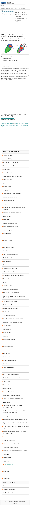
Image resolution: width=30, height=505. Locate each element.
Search (2, 10)
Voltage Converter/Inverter (9, 204)
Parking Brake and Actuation (9, 360)
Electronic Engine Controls (9, 440)
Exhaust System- (7, 457)
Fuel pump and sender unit (7, 118)
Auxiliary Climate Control (8, 172)
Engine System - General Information (11, 395)
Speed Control (6, 471)
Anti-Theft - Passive (7, 240)
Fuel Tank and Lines (18, 123)
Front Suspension (7, 325)
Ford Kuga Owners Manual (9, 489)
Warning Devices (7, 186)
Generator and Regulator (8, 200)
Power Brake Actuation (8, 367)
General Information (7, 155)
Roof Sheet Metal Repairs (9, 304)
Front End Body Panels (8, 247)
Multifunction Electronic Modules (10, 244)
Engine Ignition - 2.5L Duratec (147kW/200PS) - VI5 (15, 423)
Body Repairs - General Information (11, 292)
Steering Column (7, 388)
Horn (4, 183)
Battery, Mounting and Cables (10, 197)
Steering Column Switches (9, 391)
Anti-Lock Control (7, 370)
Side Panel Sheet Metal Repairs (10, 308)
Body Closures (6, 251)
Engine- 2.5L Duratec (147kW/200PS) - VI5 (13, 398)
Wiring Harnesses (7, 233)
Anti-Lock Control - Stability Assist (11, 374)
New (16, 8)
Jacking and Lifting (7, 158)
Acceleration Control (7, 468)
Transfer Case (6, 454)
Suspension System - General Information (12, 165)
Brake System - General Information (11, 350)
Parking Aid (5, 190)
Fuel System (6, 461)
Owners (8, 8)
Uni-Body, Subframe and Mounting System (13, 318)
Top (19, 8)
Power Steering (6, 381)
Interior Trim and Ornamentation (10, 254)
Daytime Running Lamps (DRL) (10, 223)
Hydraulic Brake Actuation (9, 364)
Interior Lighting (6, 219)
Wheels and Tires (7, 332)
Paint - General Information (9, 315)
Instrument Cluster (7, 179)
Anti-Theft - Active (7, 237)
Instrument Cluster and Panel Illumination (12, 176)
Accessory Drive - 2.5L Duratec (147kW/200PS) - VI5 (15, 416)
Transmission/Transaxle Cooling (10, 447)
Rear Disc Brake (7, 357)
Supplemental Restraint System (10, 289)
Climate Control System (8, 475)
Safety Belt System (7, 285)
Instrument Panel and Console (10, 271)
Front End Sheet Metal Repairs (10, 301)
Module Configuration (8, 230)
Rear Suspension (7, 329)
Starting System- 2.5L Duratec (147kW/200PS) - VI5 (15, 419)
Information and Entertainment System (12, 212)
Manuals (3, 8)
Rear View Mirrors (7, 261)
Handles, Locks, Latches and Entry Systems (13, 275)
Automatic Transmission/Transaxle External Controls (15, 450)
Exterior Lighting (6, 216)
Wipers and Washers (8, 278)
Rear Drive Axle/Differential (9, 339)
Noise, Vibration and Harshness (10, 162)
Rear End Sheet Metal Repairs (10, 311)
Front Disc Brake (7, 353)
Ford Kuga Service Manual (7, 123)
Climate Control (6, 169)
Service (12, 8)
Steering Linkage (7, 384)
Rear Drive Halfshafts (8, 346)
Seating (4, 264)
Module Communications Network (10, 226)
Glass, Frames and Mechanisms (10, 268)
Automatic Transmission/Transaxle (11, 443)
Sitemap (23, 8)
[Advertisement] (15, 28)
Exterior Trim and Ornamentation (10, 258)
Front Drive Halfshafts (8, 343)
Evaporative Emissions (8, 436)
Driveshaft (5, 336)
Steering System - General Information (12, 377)
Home (4, 485)
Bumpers (5, 282)
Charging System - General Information (12, 193)
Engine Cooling (6, 402)
